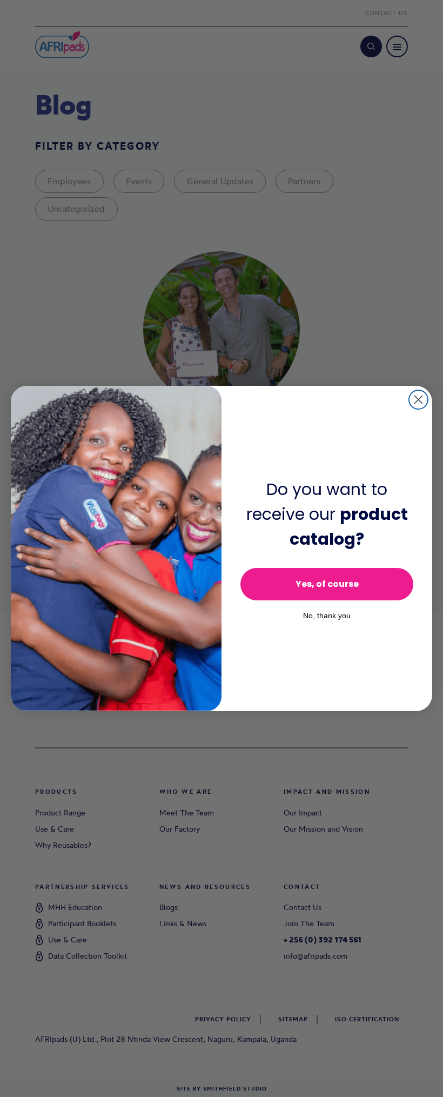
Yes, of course (327, 584)
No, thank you (327, 615)
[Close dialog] (418, 399)
